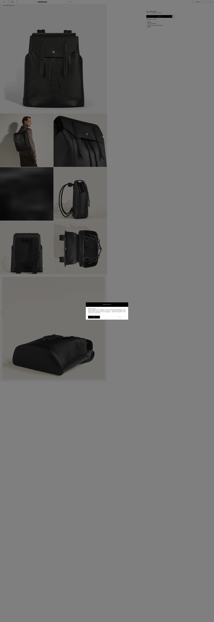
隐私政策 (108, 311)
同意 (94, 317)
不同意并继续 (120, 317)
